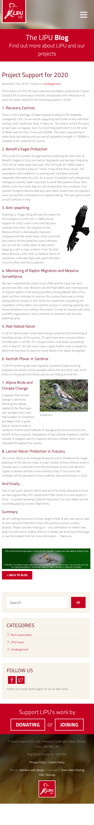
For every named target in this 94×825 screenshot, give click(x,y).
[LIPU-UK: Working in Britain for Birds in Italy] (47, 796)
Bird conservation (21, 634)
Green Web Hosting (72, 770)
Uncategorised (51, 83)
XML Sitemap (47, 774)
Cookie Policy (56, 762)
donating (28, 724)
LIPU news (17, 642)
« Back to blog (17, 575)
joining (69, 724)
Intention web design (31, 770)
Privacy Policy (37, 762)
